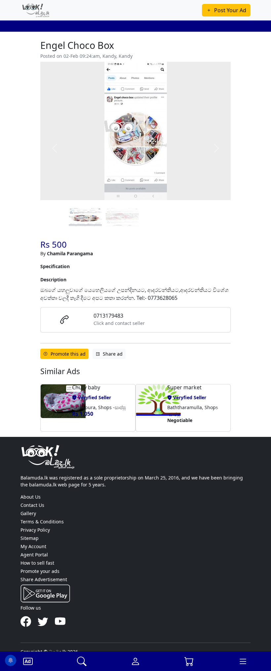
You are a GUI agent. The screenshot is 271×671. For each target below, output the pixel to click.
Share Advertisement (43, 579)
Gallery (28, 513)
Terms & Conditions (42, 521)
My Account (33, 546)
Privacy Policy (35, 530)
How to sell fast (37, 563)
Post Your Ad (230, 10)
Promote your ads (39, 571)
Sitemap (29, 538)
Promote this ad (68, 354)
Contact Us (32, 505)
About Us (30, 497)
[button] (54, 408)
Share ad (113, 354)
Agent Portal (34, 554)
